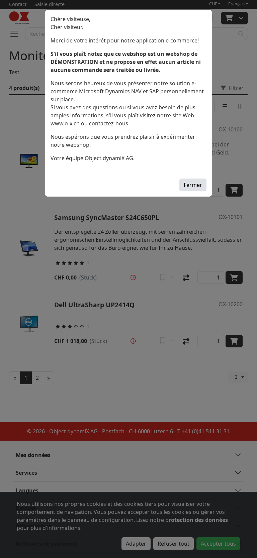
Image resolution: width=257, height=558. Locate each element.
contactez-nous (108, 123)
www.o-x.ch (65, 123)
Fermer (193, 185)
